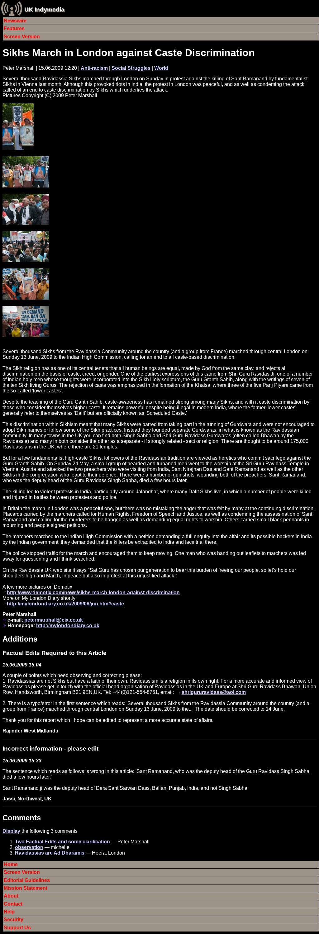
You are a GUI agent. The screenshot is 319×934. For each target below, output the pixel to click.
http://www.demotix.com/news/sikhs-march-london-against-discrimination (93, 592)
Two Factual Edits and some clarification (62, 841)
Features (14, 28)
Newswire (15, 20)
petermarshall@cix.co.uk (53, 620)
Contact (13, 904)
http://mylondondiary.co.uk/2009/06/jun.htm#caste (65, 603)
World (161, 68)
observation (29, 847)
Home (11, 864)
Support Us (17, 927)
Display (11, 831)
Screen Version (22, 36)
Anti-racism (94, 68)
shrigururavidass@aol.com (214, 692)
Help (9, 911)
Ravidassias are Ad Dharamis (49, 853)
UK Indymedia (44, 9)
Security (13, 919)
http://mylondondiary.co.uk (67, 625)
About (11, 895)
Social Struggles (131, 68)
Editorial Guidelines (27, 880)
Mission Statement (25, 888)
